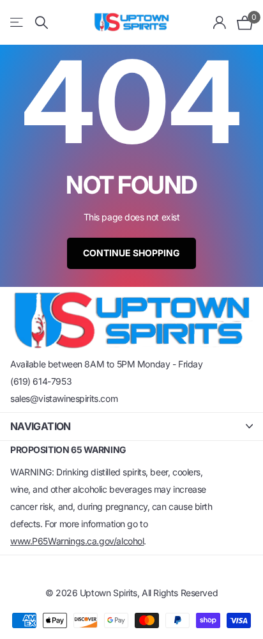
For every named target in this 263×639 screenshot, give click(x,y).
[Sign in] (220, 22)
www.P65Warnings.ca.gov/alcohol (77, 540)
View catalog (17, 22)
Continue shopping (131, 252)
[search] (41, 22)
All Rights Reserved (180, 592)
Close (131, 426)
